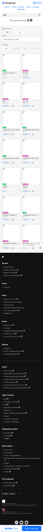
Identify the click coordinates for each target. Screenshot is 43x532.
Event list (7, 287)
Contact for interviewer (11, 422)
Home (7, 7)
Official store (8, 313)
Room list (7, 328)
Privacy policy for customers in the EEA (16, 466)
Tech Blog (7, 436)
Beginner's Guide (9, 273)
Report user (7, 410)
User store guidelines (11, 310)
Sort (5, 36)
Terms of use (8, 450)
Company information (11, 469)
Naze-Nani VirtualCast (11, 407)
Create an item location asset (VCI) (15, 379)
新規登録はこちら (11, 528)
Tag (19, 32)
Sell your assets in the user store (14, 385)
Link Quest (38, 3)
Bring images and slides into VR (14, 373)
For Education (8, 486)
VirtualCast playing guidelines (13, 331)
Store (22, 7)
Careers (6, 471)
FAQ (5, 405)
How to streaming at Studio (13, 351)
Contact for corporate (11, 419)
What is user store (10, 299)
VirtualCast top (9, 267)
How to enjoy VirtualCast (12, 275)
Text (7, 32)
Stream (37, 7)
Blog (5, 438)
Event (15, 7)
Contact (6, 416)
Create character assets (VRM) (14, 376)
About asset (8, 371)
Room (29, 7)
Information (7, 433)
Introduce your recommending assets (16, 388)
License (6, 463)
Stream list (7, 348)
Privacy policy (8, 452)
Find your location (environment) (14, 308)
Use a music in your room (12, 336)
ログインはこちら (31, 528)
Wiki (5, 399)
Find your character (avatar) (13, 302)
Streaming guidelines (11, 354)
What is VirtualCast (10, 270)
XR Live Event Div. (9, 483)
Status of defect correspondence (14, 413)
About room (8, 325)
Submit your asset (10, 382)
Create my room (9, 334)
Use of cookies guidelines (12, 455)
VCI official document (11, 402)
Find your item (8, 305)
